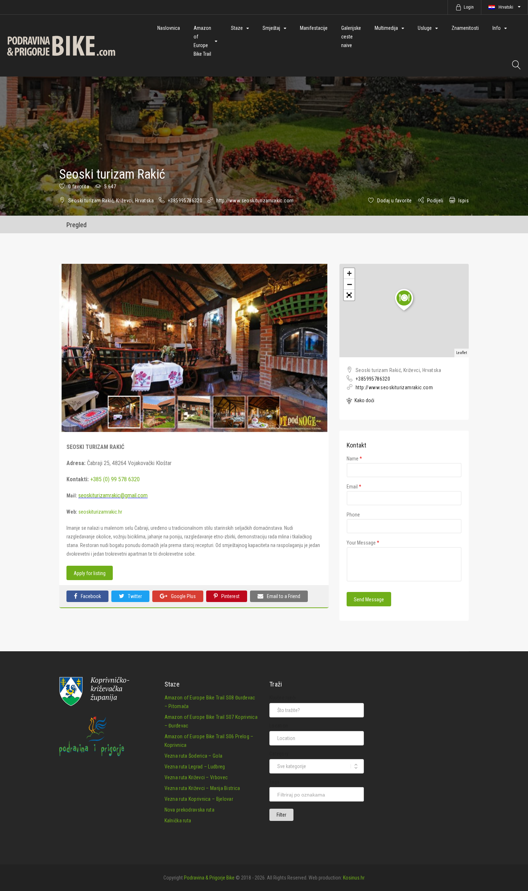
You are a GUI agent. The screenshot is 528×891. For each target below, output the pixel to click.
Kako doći (363, 400)
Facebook (91, 596)
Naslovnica (168, 28)
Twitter (135, 596)
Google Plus (183, 596)
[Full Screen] (349, 295)
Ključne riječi (282, 698)
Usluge (425, 28)
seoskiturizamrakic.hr (100, 512)
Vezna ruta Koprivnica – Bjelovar (199, 799)
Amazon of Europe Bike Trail (202, 41)
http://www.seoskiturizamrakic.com (254, 200)
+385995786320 (185, 200)
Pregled (76, 225)
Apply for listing (90, 573)
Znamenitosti (465, 28)
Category (278, 754)
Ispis (463, 200)
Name (354, 458)
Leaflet (461, 352)
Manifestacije (314, 28)
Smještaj (271, 28)
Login (469, 7)
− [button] (349, 284)
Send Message (369, 599)
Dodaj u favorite (394, 200)
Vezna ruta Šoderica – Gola (194, 756)
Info (496, 28)
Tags (274, 782)
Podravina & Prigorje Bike (209, 878)
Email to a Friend (283, 596)
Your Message (363, 543)
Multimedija (386, 28)
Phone (353, 515)
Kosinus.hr (354, 878)
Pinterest (230, 596)
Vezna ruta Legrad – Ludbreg (195, 767)
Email (354, 487)
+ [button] (349, 273)
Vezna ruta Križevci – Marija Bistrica (202, 788)
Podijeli (435, 200)
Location (278, 726)
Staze (237, 28)
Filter (281, 815)
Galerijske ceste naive (351, 36)
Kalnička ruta (178, 820)
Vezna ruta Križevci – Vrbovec (196, 777)
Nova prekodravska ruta (190, 810)
